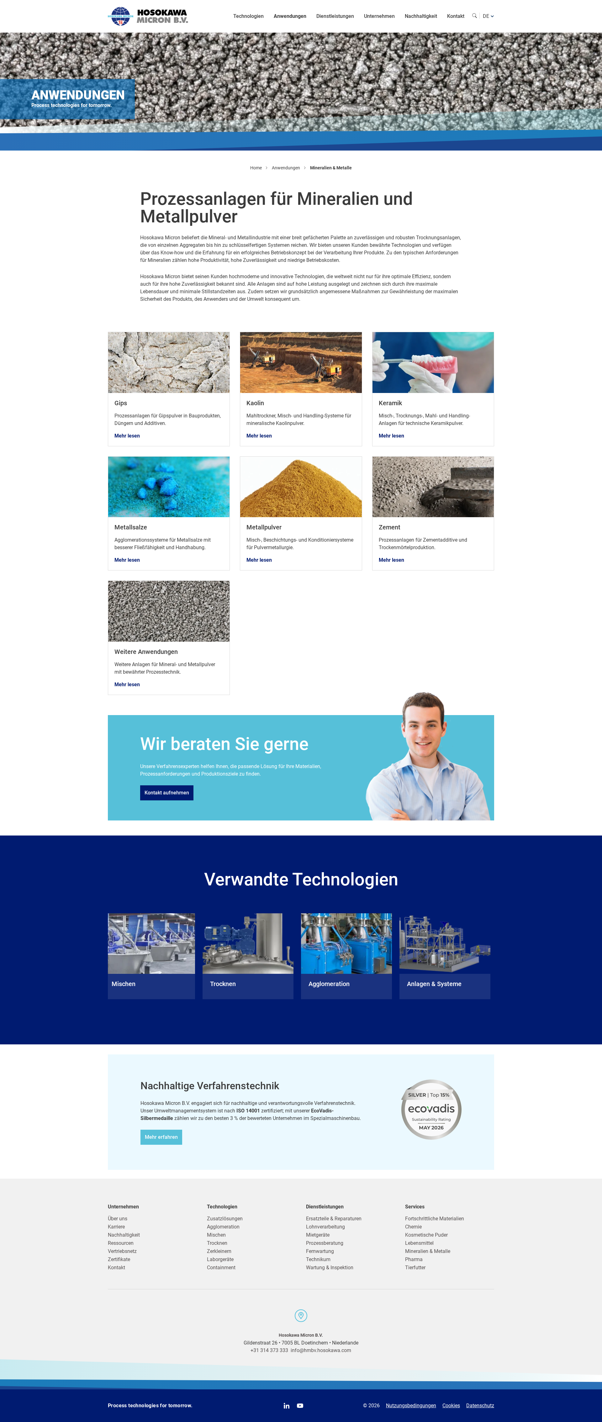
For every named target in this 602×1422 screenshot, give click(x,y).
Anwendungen (290, 16)
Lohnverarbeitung (325, 1227)
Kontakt (455, 16)
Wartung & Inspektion (329, 1268)
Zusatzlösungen (225, 1219)
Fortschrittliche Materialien (434, 1219)
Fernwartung (320, 1251)
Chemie (413, 1227)
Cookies (451, 1406)
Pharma (414, 1259)
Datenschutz (480, 1406)
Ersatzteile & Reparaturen (334, 1219)
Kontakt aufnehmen (167, 793)
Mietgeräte (318, 1235)
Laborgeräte (220, 1259)
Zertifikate (119, 1259)
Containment (221, 1268)
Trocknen (217, 1243)
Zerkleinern (219, 1251)
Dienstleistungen (335, 16)
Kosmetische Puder (426, 1235)
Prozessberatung (324, 1243)
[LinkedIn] (286, 1406)
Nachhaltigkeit (421, 16)
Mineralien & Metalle (427, 1251)
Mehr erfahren (161, 1137)
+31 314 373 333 (269, 1350)
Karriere (116, 1227)
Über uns (117, 1219)
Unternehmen (379, 16)
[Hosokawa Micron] (148, 16)
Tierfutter (415, 1268)
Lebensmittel (419, 1243)
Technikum (318, 1259)
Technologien (248, 16)
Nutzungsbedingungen (411, 1406)
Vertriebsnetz (122, 1251)
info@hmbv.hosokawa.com (321, 1350)
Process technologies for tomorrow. (150, 1406)
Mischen (216, 1235)
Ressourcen (121, 1243)
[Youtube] (300, 1405)
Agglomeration (223, 1227)
